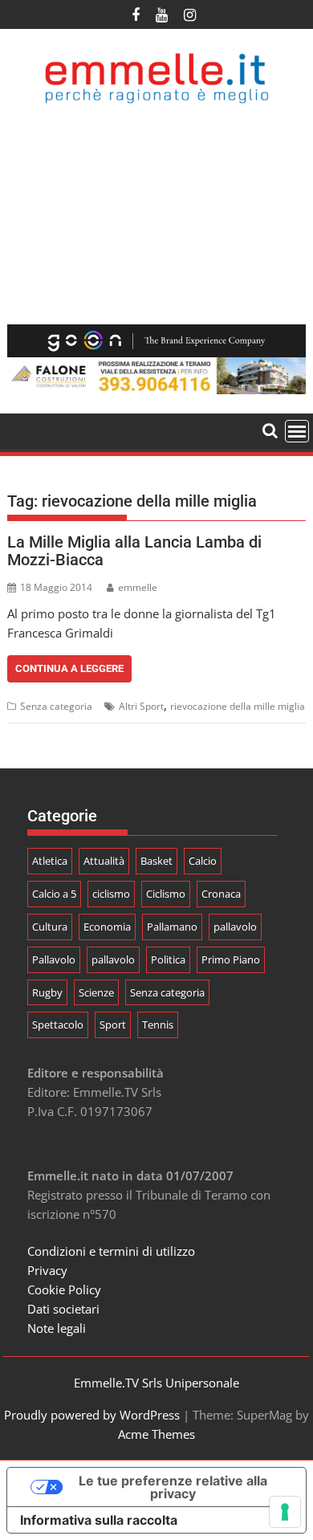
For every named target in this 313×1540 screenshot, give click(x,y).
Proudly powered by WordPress (92, 1415)
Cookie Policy (64, 1289)
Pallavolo (53, 959)
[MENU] (297, 431)
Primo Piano (230, 959)
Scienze (96, 992)
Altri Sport (141, 706)
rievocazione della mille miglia (237, 706)
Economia (107, 926)
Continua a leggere (69, 668)
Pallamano (172, 926)
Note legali (56, 1328)
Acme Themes (156, 1434)
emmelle (137, 587)
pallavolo (235, 926)
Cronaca (221, 893)
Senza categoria (56, 706)
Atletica (49, 861)
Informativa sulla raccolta (98, 1520)
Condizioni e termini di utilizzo (111, 1251)
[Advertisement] (156, 214)
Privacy (47, 1270)
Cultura (49, 926)
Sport (113, 1024)
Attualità (103, 861)
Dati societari (63, 1309)
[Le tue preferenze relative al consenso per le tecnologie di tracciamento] (285, 1512)
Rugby (47, 992)
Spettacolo (57, 1024)
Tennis (157, 1024)
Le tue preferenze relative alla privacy (173, 1487)
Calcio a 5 (54, 893)
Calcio (203, 861)
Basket (156, 861)
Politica (168, 959)
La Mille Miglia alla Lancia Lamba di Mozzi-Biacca (134, 550)
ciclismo (111, 893)
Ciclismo (165, 893)
